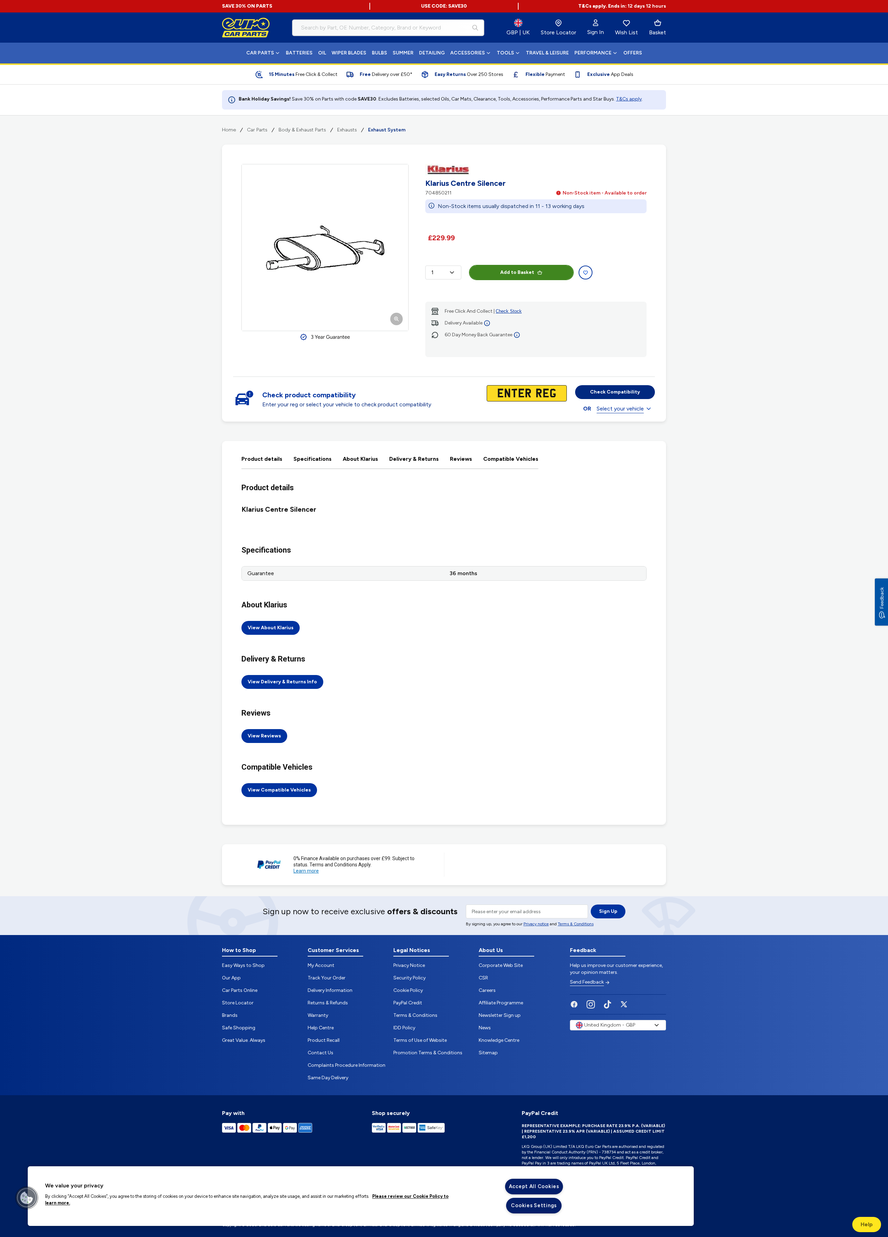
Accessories (467, 53)
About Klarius (360, 459)
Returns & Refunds (328, 1003)
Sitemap (488, 1053)
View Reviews (264, 736)
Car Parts (260, 53)
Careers (487, 990)
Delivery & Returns (414, 459)
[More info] (487, 323)
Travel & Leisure (547, 53)
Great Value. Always (243, 1040)
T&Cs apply (629, 99)
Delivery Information (330, 990)
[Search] (475, 27)
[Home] (246, 28)
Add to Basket (517, 272)
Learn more (306, 871)
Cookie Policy (408, 990)
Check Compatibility (615, 392)
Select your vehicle (620, 408)
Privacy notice (536, 924)
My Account (321, 965)
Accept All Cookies (534, 1186)
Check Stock (509, 311)
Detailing (432, 53)
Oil (322, 53)
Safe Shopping (238, 1028)
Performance (593, 53)
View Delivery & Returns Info (282, 682)
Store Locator (238, 1003)
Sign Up (608, 911)
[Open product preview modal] (325, 247)
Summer (403, 53)
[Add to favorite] (585, 272)
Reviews (461, 459)
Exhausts (347, 130)
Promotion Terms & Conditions (427, 1053)
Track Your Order (326, 978)
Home (229, 130)
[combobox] (388, 27)
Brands (230, 1015)
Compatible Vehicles (510, 459)
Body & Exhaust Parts (302, 130)
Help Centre (321, 1028)
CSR (483, 978)
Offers (632, 53)
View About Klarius (270, 628)
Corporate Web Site (501, 965)
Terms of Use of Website (420, 1040)
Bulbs (379, 53)
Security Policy (409, 978)
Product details (261, 459)
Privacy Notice (409, 965)
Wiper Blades (349, 53)
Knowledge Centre (499, 1040)
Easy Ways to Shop (243, 965)
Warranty (318, 1015)
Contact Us (320, 1053)
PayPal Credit (407, 1003)
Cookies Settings (534, 1205)
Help (867, 1224)
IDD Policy (404, 1028)
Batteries (299, 53)
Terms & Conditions (576, 924)
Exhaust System (386, 130)
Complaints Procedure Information (346, 1065)
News (485, 1028)
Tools (505, 53)
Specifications (312, 459)
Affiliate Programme (501, 1003)
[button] (27, 1198)
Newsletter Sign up (500, 1015)
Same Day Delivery (328, 1078)
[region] (361, 1196)
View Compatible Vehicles (279, 790)
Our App (231, 978)
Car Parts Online (239, 990)
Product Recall (324, 1040)
